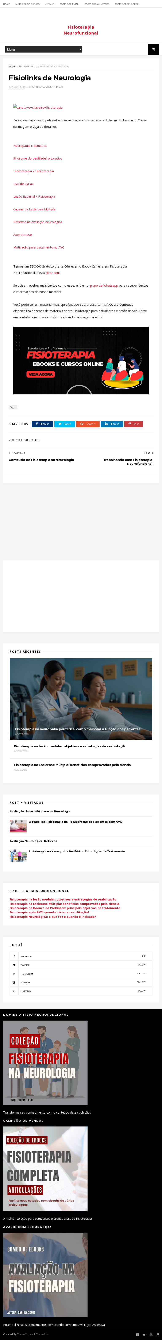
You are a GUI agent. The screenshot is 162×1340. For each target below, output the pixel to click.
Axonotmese (22, 234)
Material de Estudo (27, 4)
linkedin (83, 991)
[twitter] (144, 1335)
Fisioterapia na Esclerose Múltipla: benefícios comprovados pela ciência (64, 904)
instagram (83, 973)
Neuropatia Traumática (30, 145)
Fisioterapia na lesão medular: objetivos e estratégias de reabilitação (63, 899)
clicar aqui (52, 272)
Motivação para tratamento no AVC (38, 247)
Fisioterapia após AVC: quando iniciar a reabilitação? (49, 912)
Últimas (49, 4)
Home (6, 4)
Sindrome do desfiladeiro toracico (37, 158)
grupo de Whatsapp (104, 285)
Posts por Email (69, 4)
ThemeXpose (25, 1334)
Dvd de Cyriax (23, 184)
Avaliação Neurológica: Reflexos (33, 841)
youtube (83, 982)
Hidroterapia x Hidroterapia (33, 171)
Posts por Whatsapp (96, 4)
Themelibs (42, 1334)
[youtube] (151, 1335)
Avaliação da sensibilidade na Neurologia (40, 811)
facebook (83, 956)
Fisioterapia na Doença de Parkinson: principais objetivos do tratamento (65, 908)
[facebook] (137, 1335)
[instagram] (158, 1335)
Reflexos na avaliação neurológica (37, 222)
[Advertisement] (81, 519)
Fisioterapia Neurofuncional (80, 30)
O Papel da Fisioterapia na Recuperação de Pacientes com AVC (75, 821)
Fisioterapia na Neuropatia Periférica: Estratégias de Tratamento (77, 851)
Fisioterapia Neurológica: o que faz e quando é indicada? (53, 917)
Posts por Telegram (127, 4)
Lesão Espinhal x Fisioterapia (34, 196)
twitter (83, 965)
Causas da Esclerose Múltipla (34, 209)
